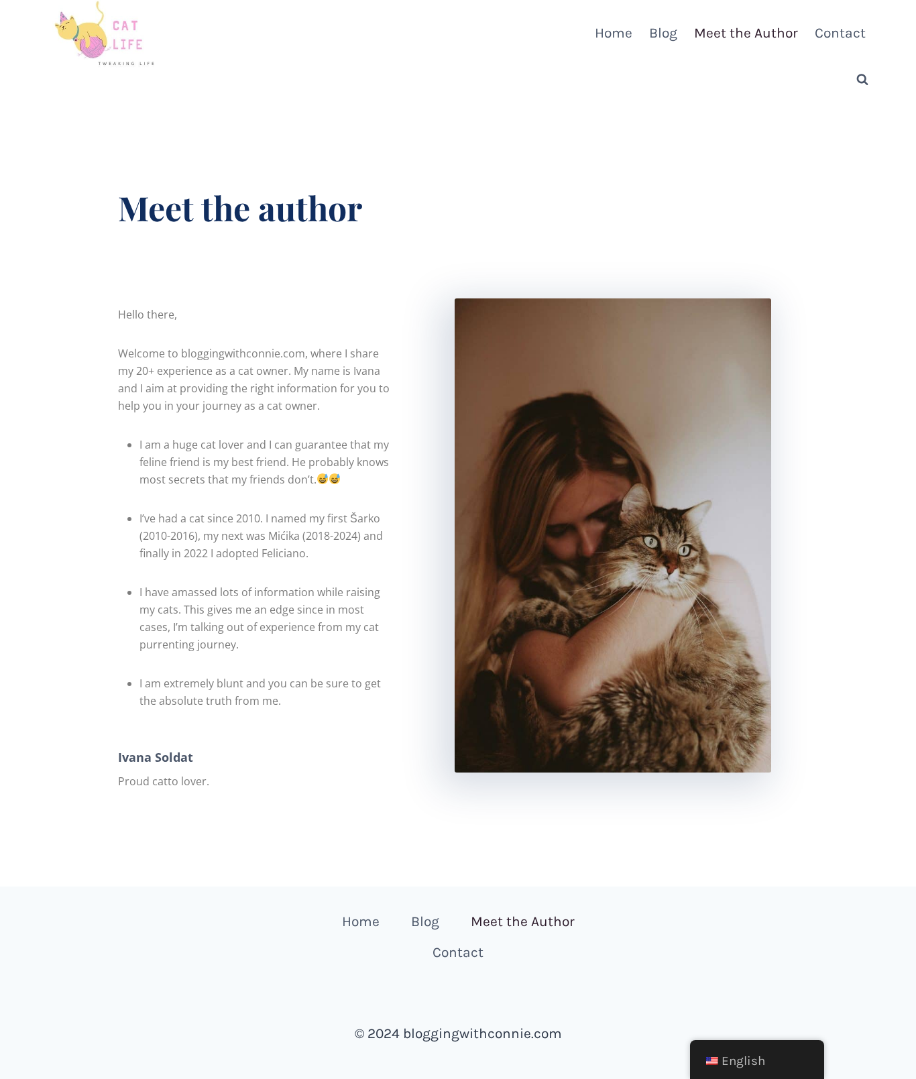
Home (613, 33)
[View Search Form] (862, 80)
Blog (663, 33)
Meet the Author (746, 33)
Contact (840, 33)
